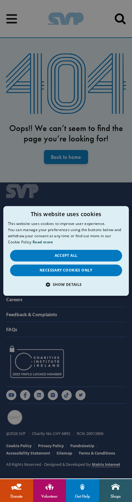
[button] (66, 284)
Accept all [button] (66, 255)
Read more (43, 242)
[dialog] (66, 251)
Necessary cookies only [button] (66, 270)
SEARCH (120, 18)
